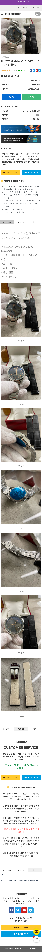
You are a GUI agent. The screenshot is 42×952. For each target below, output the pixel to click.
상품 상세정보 (7, 222)
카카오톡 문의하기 (11, 172)
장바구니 (37, 8)
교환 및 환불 (21, 222)
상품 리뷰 (35, 222)
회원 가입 (25, 8)
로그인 (20, 8)
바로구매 (31, 97)
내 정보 (32, 8)
